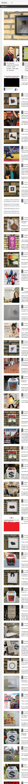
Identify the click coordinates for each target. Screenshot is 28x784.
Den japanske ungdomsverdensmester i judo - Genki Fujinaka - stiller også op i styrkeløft (13, 66)
